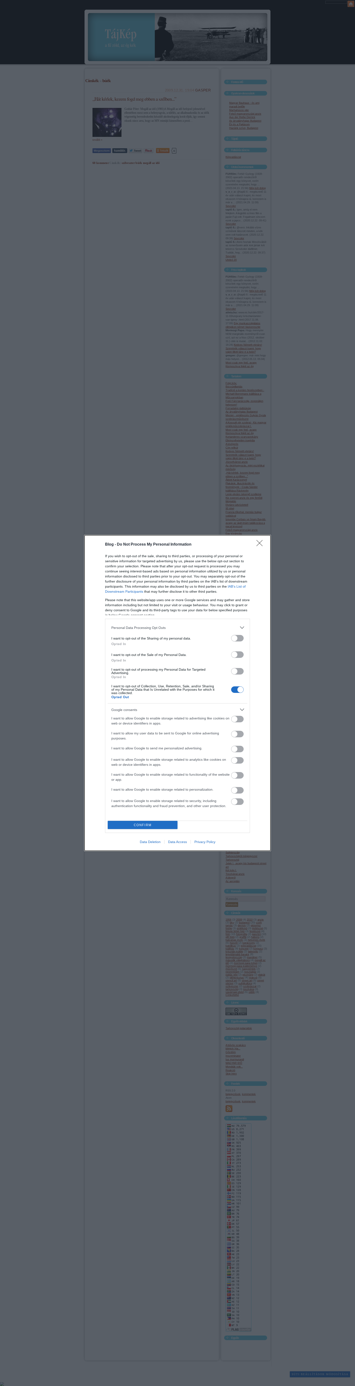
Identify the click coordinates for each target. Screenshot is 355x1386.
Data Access (177, 842)
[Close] (261, 544)
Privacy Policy (204, 842)
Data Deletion (150, 842)
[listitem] (177, 627)
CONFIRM (143, 825)
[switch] (237, 638)
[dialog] (177, 693)
